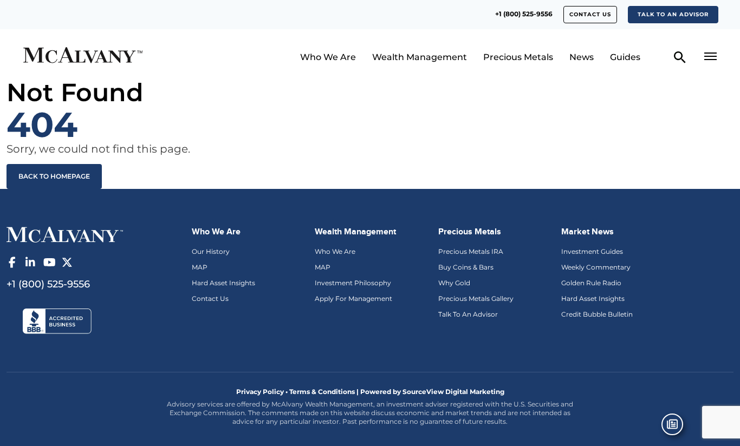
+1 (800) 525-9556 (524, 14)
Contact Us (210, 298)
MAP (199, 267)
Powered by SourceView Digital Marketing (432, 392)
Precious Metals (518, 57)
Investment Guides (592, 251)
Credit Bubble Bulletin (597, 314)
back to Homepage (54, 176)
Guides (625, 57)
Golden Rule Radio (591, 283)
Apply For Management (353, 298)
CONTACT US (590, 14)
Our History (211, 251)
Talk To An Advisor (468, 314)
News (581, 57)
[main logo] (105, 56)
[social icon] (12, 262)
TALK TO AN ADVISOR (673, 14)
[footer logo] (65, 233)
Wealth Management (419, 57)
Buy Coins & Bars (466, 267)
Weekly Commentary (596, 267)
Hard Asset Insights (223, 283)
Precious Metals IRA (470, 251)
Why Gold (454, 283)
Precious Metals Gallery (476, 298)
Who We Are (328, 57)
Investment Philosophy (353, 283)
